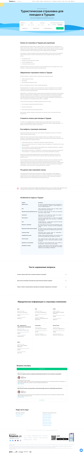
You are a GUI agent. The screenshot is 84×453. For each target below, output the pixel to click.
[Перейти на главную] (12, 1)
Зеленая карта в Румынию (47, 415)
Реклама (30, 437)
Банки (63, 1)
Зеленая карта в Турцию (47, 425)
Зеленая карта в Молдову (47, 417)
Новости (33, 1)
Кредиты (41, 1)
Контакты (35, 439)
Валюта (37, 1)
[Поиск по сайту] (74, 1)
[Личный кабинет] (72, 1)
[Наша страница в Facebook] (13, 440)
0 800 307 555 (19, 1)
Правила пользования (43, 437)
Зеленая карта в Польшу (47, 414)
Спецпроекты (35, 437)
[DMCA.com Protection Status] (11, 451)
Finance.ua (28, 430)
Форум (66, 1)
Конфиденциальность (28, 439)
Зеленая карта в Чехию (46, 420)
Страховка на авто (19, 415)
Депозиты (59, 1)
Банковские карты (47, 1)
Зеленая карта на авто (19, 414)
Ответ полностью (21, 383)
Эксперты (25, 437)
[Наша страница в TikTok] (18, 440)
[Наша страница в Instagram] (20, 440)
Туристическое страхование (39, 430)
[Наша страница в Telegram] (10, 440)
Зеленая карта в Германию (47, 422)
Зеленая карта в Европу (47, 419)
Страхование (54, 1)
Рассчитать (60, 28)
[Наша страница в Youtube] (15, 440)
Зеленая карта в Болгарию (47, 423)
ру (70, 1)
